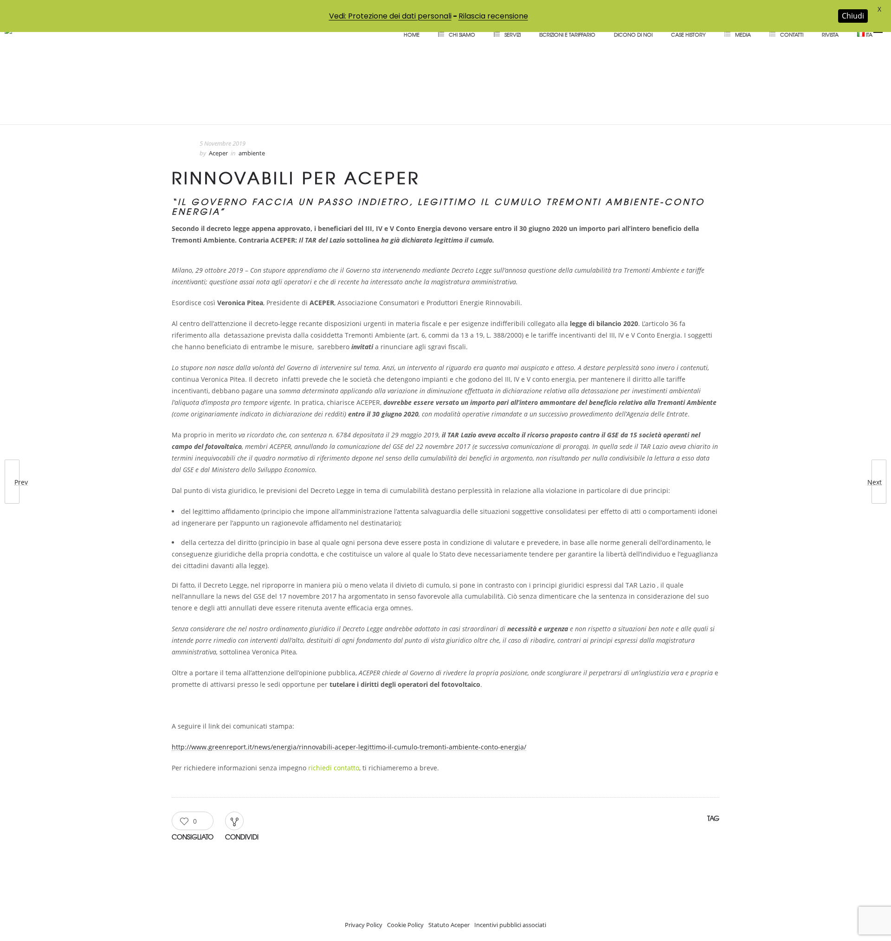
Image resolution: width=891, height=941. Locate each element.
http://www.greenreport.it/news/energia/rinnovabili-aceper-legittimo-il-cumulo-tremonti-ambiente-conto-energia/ (349, 747)
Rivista (830, 34)
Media (743, 34)
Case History (688, 34)
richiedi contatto (333, 767)
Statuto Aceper (449, 925)
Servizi (512, 34)
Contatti (791, 34)
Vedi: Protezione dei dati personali (390, 16)
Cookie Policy (405, 925)
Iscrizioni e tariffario (567, 34)
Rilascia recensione (493, 16)
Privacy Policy (363, 925)
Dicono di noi (633, 34)
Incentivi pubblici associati (510, 925)
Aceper (218, 153)
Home (412, 34)
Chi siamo (462, 34)
